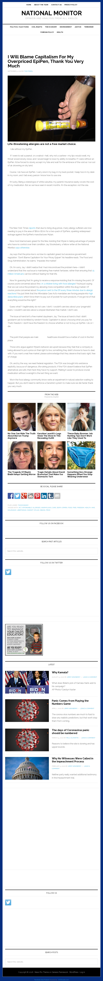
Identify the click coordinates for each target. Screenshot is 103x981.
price (48, 510)
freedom (80, 507)
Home (28, 5)
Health (60, 32)
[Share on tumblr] (51, 496)
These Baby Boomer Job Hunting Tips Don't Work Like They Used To (80, 435)
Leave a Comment (90, 677)
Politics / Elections (19, 27)
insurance (12, 510)
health (88, 507)
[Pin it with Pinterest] (37, 496)
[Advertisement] (48, 41)
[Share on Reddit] (31, 496)
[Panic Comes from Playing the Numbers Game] (28, 712)
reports (32, 228)
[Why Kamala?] (28, 684)
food (70, 507)
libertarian (21, 510)
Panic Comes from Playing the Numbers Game (70, 702)
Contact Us (56, 5)
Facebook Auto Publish (41, 980)
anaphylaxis (46, 507)
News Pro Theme (42, 972)
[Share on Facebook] (11, 496)
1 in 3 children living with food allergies (57, 284)
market (30, 510)
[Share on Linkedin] (44, 496)
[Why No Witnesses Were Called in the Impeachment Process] (28, 770)
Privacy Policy (70, 5)
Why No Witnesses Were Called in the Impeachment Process (72, 760)
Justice (78, 27)
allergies (36, 507)
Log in (82, 972)
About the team (41, 5)
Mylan (36, 510)
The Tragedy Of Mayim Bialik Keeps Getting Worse (22, 473)
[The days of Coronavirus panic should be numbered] (28, 741)
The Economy (51, 27)
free (74, 507)
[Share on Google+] (24, 496)
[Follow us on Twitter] (8, 572)
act (20, 507)
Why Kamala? (60, 672)
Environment (66, 27)
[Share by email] (57, 496)
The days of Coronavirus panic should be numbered (70, 732)
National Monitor (51, 13)
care (54, 507)
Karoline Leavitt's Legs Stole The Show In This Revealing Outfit (49, 435)
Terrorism (88, 27)
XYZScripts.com (63, 980)
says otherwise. (22, 247)
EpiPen (64, 507)
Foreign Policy (47, 32)
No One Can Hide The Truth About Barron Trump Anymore (21, 435)
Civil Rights (37, 27)
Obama (42, 510)
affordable (27, 507)
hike (93, 507)
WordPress (73, 972)
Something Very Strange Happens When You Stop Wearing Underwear (79, 474)
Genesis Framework (60, 972)
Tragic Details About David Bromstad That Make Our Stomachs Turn (51, 474)
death (59, 507)
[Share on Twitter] (17, 496)
